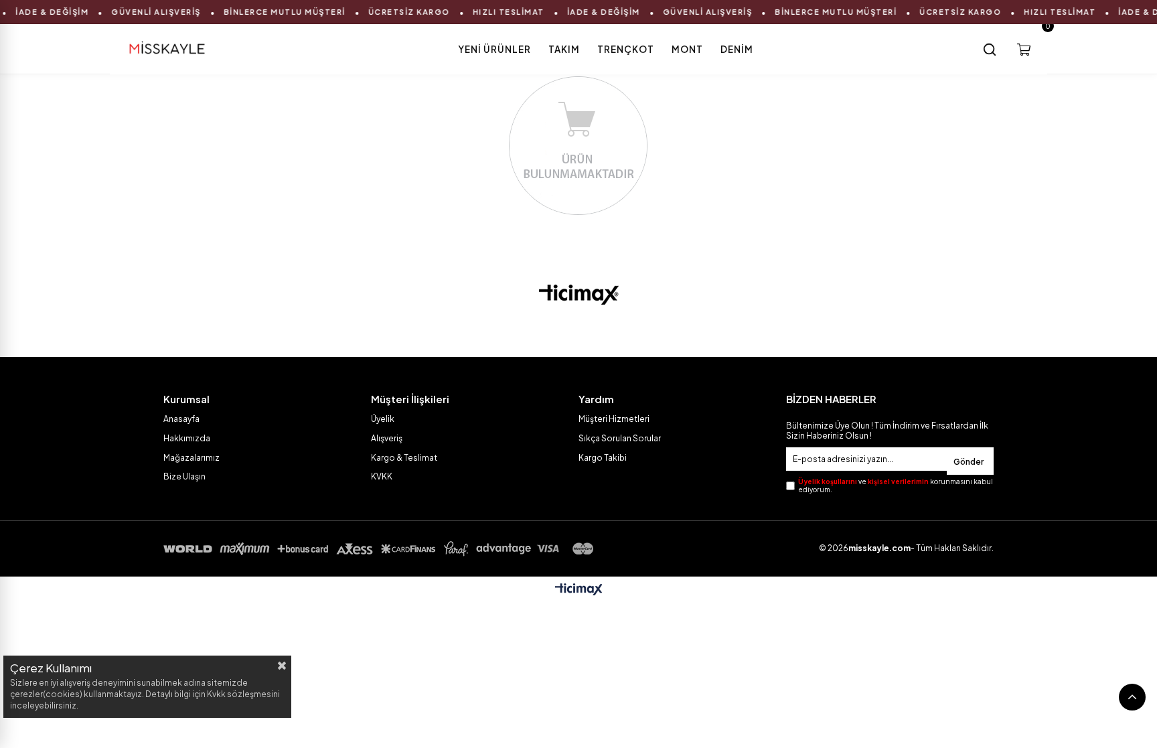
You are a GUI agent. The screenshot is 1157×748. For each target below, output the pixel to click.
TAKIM (564, 49)
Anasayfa (181, 419)
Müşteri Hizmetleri (613, 419)
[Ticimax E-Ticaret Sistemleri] (579, 590)
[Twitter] (565, 331)
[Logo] (579, 295)
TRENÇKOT (625, 49)
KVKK (381, 476)
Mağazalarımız (191, 458)
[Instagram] (591, 331)
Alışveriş (386, 438)
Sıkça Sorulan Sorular (619, 438)
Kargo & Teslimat (404, 458)
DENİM (736, 49)
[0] (1023, 50)
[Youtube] (616, 331)
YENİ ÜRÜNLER (494, 49)
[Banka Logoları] (381, 548)
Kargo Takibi (602, 458)
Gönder (968, 462)
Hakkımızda (186, 438)
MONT (687, 49)
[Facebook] (540, 331)
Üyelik (382, 419)
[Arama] (989, 49)
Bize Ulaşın (184, 476)
